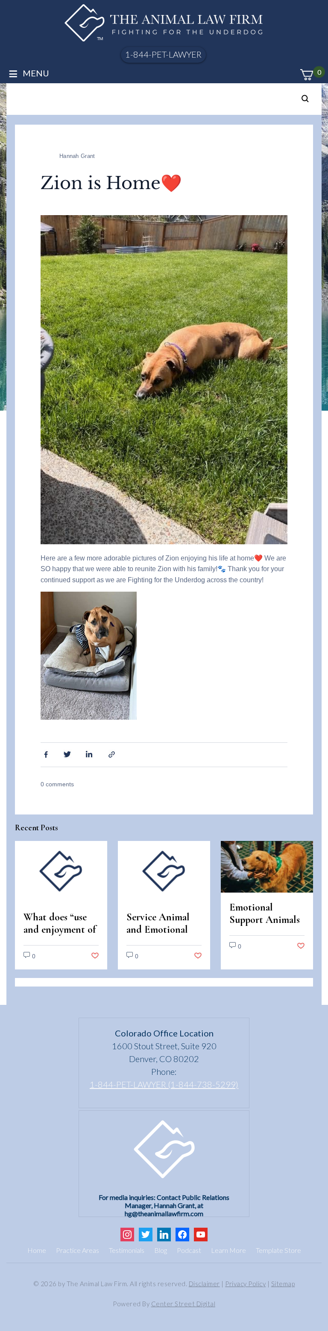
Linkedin (90, 754)
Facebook (45, 754)
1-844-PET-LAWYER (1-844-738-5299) (164, 1084)
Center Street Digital (183, 1304)
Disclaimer (204, 1283)
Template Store (278, 1250)
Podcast (189, 1250)
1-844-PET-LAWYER (163, 54)
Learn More (228, 1250)
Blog (160, 1250)
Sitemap (283, 1283)
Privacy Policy (245, 1283)
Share (112, 754)
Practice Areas (77, 1250)
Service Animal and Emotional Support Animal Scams (159, 935)
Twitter (67, 754)
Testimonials (126, 1250)
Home (36, 1250)
